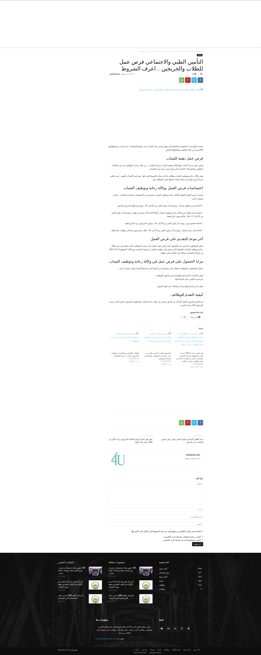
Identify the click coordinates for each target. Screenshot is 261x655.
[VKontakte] (161, 628)
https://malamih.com (192, 459)
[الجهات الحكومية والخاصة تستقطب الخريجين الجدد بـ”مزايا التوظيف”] (124, 340)
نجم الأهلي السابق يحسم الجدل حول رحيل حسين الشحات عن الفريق (182, 440)
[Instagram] (197, 2)
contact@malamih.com (106, 638)
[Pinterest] (188, 80)
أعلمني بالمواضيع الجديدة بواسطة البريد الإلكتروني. (181, 540)
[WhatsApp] (181, 80)
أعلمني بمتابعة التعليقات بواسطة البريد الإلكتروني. (182, 537)
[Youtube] (186, 2)
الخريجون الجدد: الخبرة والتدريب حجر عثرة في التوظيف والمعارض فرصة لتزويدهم (158, 356)
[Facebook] (200, 2)
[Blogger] (188, 628)
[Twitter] (193, 2)
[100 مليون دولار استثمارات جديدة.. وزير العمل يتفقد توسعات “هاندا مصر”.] (95, 571)
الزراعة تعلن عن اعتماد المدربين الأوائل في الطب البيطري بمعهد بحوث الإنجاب (70, 584)
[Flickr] (175, 628)
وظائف (192, 51)
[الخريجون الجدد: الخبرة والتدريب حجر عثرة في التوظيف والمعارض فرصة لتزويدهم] (156, 340)
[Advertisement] (109, 27)
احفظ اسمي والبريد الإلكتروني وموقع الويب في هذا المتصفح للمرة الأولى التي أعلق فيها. (166, 531)
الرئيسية (200, 51)
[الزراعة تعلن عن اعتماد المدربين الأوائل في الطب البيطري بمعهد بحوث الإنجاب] (95, 585)
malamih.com (115, 74)
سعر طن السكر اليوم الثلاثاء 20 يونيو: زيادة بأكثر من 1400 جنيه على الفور (131, 440)
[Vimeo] (189, 2)
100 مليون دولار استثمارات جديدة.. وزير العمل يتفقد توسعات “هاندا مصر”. (71, 570)
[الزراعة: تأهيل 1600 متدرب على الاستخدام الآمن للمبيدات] (95, 598)
